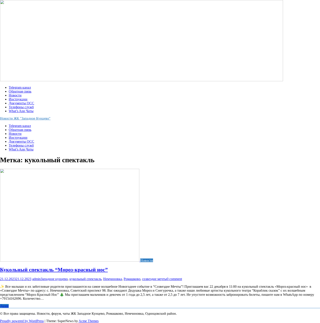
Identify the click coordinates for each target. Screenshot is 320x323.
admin (36, 279)
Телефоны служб (21, 107)
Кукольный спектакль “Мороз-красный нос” (54, 269)
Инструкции (18, 99)
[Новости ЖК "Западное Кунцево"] (141, 80)
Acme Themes (89, 321)
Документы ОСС (21, 103)
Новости (15, 95)
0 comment (174, 279)
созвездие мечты (154, 279)
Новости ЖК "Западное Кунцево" (25, 118)
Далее (4, 306)
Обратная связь (20, 91)
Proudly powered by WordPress (22, 321)
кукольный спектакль (85, 279)
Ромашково (132, 279)
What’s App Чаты (21, 111)
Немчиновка (112, 279)
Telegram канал (20, 87)
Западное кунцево (54, 279)
